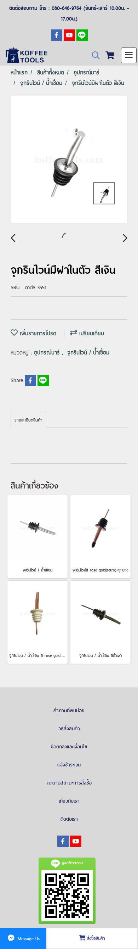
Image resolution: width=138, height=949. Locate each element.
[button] (93, 55)
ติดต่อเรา (69, 819)
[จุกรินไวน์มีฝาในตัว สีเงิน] (69, 160)
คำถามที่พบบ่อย (69, 710)
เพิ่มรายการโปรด (37, 333)
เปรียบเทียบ (90, 333)
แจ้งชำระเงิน (69, 765)
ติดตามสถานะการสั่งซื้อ (69, 783)
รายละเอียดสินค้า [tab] (28, 420)
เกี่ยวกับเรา (69, 801)
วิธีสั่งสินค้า (69, 728)
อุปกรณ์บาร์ (48, 352)
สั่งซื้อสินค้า (95, 938)
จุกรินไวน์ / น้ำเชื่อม (88, 352)
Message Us (28, 938)
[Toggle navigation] (129, 55)
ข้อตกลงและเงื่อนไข (69, 746)
